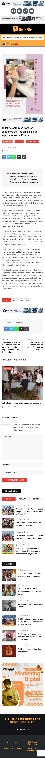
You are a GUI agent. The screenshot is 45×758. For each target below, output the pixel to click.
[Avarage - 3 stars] (6, 425)
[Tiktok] (25, 11)
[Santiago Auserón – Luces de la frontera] (9, 605)
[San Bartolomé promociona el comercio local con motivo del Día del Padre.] (9, 636)
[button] (4, 29)
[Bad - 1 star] (2, 425)
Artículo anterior (9, 340)
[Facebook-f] (17, 729)
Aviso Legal (12, 742)
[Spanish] (16, 44)
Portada (19, 141)
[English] (2, 44)
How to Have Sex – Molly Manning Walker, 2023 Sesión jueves (29, 591)
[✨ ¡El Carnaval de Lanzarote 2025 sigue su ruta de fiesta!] (9, 575)
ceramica (20, 300)
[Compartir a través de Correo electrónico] (19, 157)
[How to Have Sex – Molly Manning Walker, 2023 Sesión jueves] (9, 590)
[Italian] (11, 44)
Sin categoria (32, 141)
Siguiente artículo (35, 340)
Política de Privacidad (32, 743)
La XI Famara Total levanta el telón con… (19, 403)
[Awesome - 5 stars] (10, 425)
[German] (8, 44)
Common (36, 499)
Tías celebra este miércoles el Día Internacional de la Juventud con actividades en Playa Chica (29, 551)
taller (27, 300)
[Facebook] (13, 11)
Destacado (7, 141)
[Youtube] (31, 11)
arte (14, 300)
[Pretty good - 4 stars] (8, 425)
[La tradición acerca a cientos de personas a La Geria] (8, 523)
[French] (5, 44)
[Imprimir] (24, 157)
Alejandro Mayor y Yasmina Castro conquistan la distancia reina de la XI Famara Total (23, 37)
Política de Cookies (12, 748)
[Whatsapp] (13, 157)
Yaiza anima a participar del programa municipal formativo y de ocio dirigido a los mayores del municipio (11, 347)
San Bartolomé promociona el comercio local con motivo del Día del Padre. (29, 636)
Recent (8, 499)
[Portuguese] (13, 44)
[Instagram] (19, 11)
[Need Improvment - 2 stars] (4, 425)
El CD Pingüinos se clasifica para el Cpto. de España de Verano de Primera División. (30, 621)
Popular (22, 499)
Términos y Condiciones (32, 749)
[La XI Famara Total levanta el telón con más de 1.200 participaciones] (8, 536)
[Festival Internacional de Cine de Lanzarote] (9, 651)
